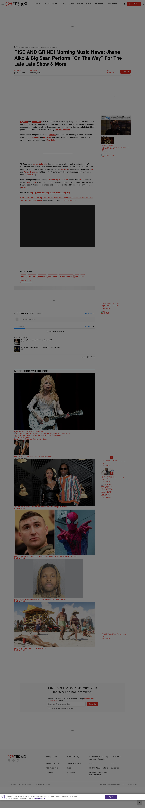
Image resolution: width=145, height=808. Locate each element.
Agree (111, 797)
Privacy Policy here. (40, 798)
